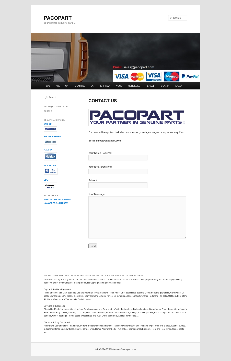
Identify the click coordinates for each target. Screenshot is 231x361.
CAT (67, 85)
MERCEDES (134, 85)
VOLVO (178, 85)
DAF (93, 85)
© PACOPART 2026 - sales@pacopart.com (115, 349)
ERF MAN (105, 85)
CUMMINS (80, 85)
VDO (46, 179)
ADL (58, 85)
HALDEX (48, 149)
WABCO (48, 123)
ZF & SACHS (50, 165)
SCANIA (165, 85)
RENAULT (151, 85)
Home (47, 85)
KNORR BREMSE (52, 136)
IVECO (119, 85)
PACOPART (58, 17)
